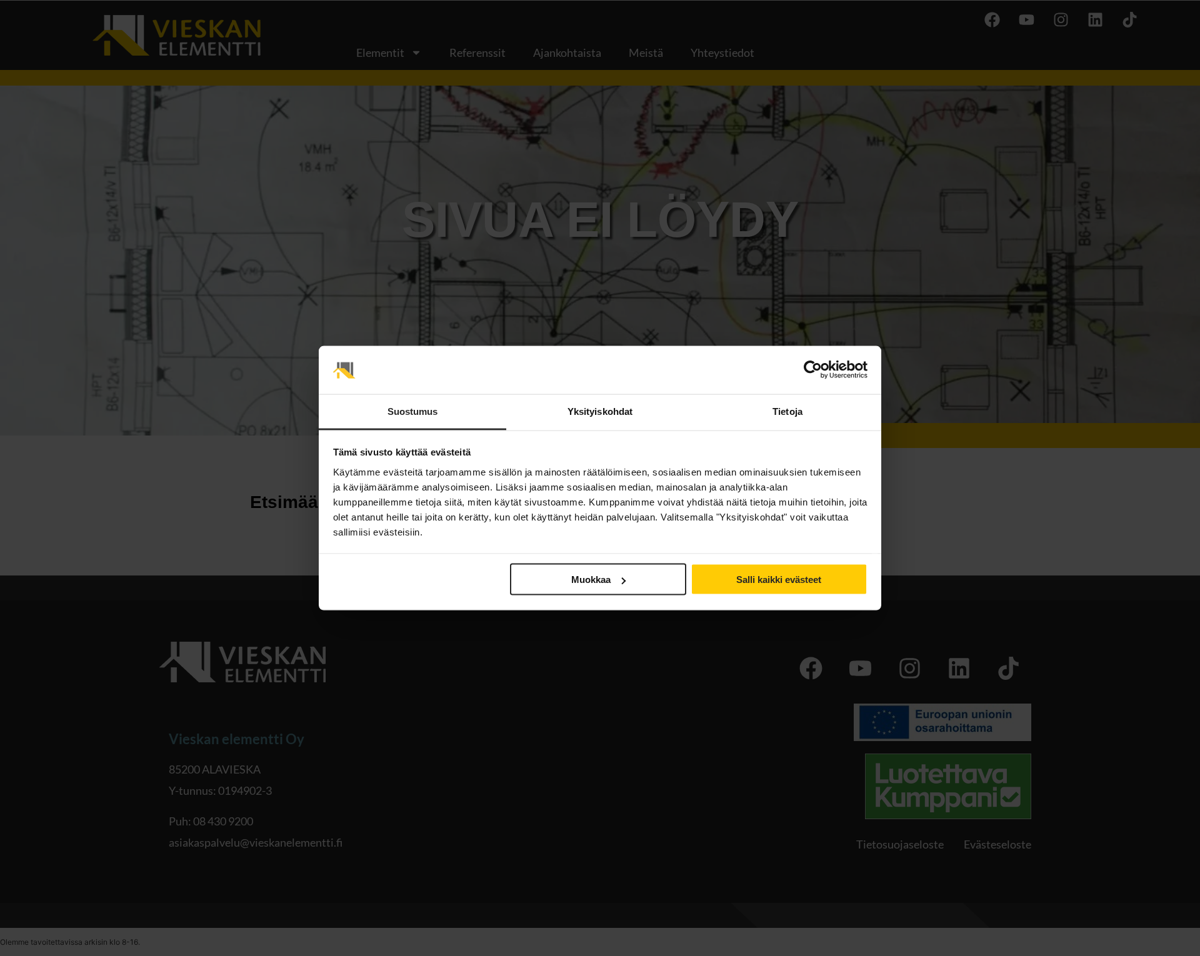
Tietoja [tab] (787, 411)
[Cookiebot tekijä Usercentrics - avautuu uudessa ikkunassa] (813, 370)
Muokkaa (591, 579)
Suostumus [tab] (413, 411)
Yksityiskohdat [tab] (600, 411)
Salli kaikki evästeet (778, 579)
